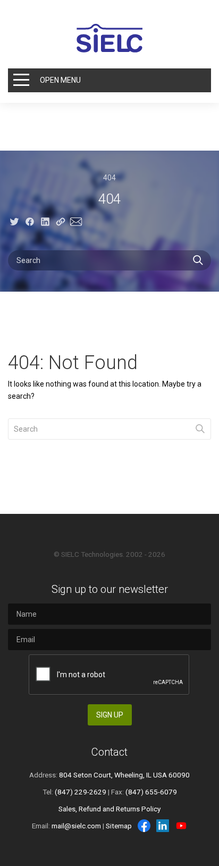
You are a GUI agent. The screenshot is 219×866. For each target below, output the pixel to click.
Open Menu (60, 80)
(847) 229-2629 (80, 792)
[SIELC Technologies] (109, 38)
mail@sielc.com (76, 825)
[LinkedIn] (162, 825)
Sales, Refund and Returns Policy (109, 808)
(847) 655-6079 (151, 792)
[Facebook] (144, 825)
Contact (109, 752)
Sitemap (119, 825)
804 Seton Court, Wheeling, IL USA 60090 (124, 775)
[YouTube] (181, 825)
